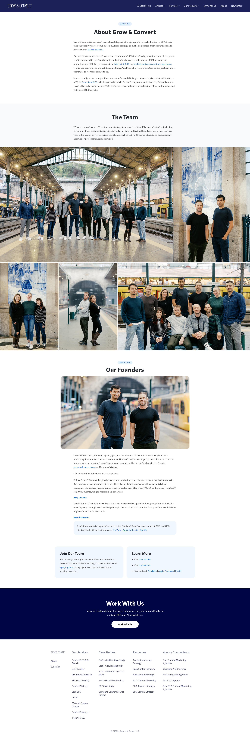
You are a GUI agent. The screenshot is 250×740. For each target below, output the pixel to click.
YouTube (117, 530)
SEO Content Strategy (143, 691)
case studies (145, 559)
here (139, 615)
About (224, 5)
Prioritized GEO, (90, 82)
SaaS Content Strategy (144, 669)
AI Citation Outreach (82, 674)
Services (173, 5)
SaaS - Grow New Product (111, 680)
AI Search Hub (144, 5)
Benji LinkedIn (80, 497)
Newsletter (236, 5)
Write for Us (210, 5)
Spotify (143, 530)
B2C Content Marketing (144, 680)
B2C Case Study (106, 686)
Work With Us (125, 624)
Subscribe (55, 666)
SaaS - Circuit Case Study (111, 665)
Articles (159, 5)
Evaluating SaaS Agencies (175, 674)
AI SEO (75, 697)
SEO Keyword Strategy (144, 686)
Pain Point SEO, (121, 64)
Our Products (191, 5)
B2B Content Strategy (143, 674)
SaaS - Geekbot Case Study (112, 660)
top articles (144, 565)
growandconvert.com (85, 467)
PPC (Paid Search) (80, 680)
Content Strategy (80, 712)
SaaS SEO (76, 691)
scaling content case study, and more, (153, 64)
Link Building (78, 669)
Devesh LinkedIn (81, 517)
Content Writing (80, 686)
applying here (67, 567)
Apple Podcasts (130, 530)
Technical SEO (79, 717)
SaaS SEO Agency (171, 680)
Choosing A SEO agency (174, 669)
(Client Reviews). (96, 49)
